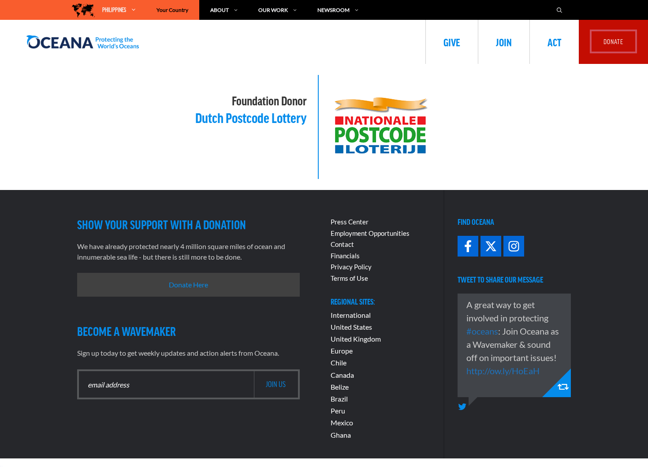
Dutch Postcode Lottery (251, 117)
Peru (338, 410)
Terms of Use (349, 278)
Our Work (273, 10)
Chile (338, 362)
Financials (345, 256)
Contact (342, 244)
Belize (340, 387)
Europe (342, 350)
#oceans (482, 331)
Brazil (339, 399)
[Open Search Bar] (564, 10)
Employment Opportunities (370, 233)
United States (351, 327)
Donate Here (188, 284)
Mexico (342, 422)
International (351, 315)
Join (504, 42)
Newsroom (333, 10)
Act (554, 42)
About (219, 10)
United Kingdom (356, 339)
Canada (342, 375)
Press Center (350, 222)
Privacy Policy (351, 267)
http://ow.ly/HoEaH (503, 370)
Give (451, 42)
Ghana (341, 435)
